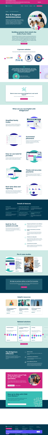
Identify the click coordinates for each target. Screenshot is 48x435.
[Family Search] (7, 335)
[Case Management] (11, 335)
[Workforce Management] (34, 337)
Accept (38, 431)
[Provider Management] (9, 335)
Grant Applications (24, 433)
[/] (9, 426)
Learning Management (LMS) (25, 434)
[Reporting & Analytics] (13, 335)
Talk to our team (24, 287)
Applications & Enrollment (25, 428)
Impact (30, 433)
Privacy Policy (38, 426)
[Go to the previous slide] (5, 58)
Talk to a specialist (11, 385)
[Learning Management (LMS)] (34, 335)
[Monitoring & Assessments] (38, 335)
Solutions (7, 11)
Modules (23, 426)
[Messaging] (15, 335)
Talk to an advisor (24, 43)
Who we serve (31, 426)
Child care (30, 428)
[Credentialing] (32, 335)
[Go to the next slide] (43, 58)
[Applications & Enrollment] (20, 335)
